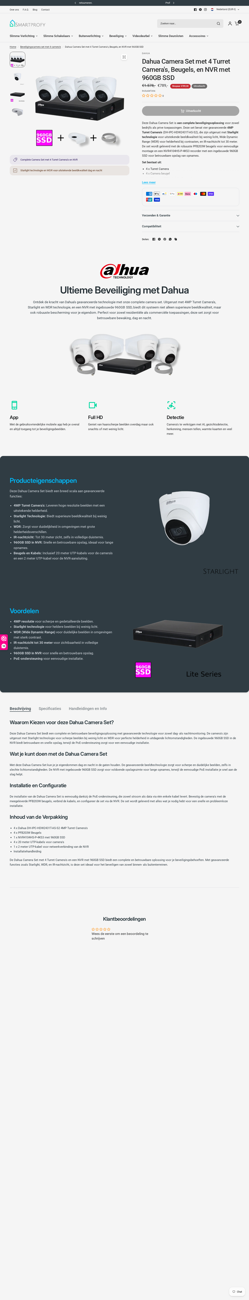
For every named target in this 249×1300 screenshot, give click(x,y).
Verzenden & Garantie (156, 215)
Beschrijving (20, 708)
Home (13, 47)
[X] (200, 9)
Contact (45, 9)
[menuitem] (15, 10)
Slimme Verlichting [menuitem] (22, 36)
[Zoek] (218, 23)
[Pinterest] (164, 239)
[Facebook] (195, 9)
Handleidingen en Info (88, 708)
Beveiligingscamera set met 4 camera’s (40, 47)
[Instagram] (205, 9)
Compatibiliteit (151, 226)
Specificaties (50, 708)
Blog (35, 9)
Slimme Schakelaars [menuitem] (56, 36)
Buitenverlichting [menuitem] (90, 36)
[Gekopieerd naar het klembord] (175, 239)
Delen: (145, 239)
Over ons (14, 9)
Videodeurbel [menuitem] (141, 36)
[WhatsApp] (170, 239)
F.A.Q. (26, 9)
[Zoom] (124, 57)
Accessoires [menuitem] (197, 36)
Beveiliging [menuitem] (116, 36)
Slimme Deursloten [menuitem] (170, 36)
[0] (236, 23)
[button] (152, 96)
